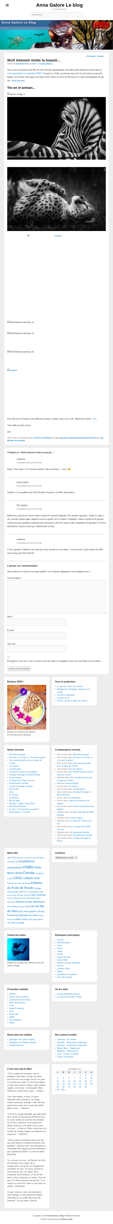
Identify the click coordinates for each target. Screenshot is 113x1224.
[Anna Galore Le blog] (56, 34)
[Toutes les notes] (18, 960)
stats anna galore (35, 919)
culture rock (31, 878)
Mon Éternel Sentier (17, 806)
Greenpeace (34, 892)
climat (18, 873)
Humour (60, 966)
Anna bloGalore (63, 942)
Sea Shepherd (15, 1020)
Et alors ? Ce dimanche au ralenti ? (24, 809)
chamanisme (14, 867)
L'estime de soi (63, 698)
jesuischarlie (11, 895)
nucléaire (21, 907)
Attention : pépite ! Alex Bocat (22, 803)
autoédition (11, 862)
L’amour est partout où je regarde (23, 772)
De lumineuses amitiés (19, 783)
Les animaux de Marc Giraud (69, 997)
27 (69, 1087)
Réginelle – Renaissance (67, 1051)
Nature (49, 438)
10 (91, 1078)
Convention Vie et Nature (19, 1000)
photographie (79, 438)
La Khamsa (14, 798)
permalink (21, 441)
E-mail (11, 630)
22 (80, 1084)
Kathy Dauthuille (38, 895)
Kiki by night (14, 800)
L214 (11, 1011)
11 (58, 1081)
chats (28, 866)
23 (86, 1084)
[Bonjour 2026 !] (26, 729)
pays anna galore (27, 911)
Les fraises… (14, 766)
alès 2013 (11, 858)
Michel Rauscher (33, 898)
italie (41, 892)
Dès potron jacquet (17, 754)
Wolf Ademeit (18, 80)
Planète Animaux (16, 1045)
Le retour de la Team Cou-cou (21, 780)
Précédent (89, 56)
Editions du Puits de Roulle (18, 883)
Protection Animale (17, 915)
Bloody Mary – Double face (68, 1048)
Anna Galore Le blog (59, 5)
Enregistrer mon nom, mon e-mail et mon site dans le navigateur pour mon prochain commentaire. (54, 661)
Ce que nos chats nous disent (69, 686)
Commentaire (14, 578)
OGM (27, 906)
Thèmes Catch (67, 1219)
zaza (9, 923)
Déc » (64, 1090)
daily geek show (66, 438)
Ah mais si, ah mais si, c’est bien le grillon (27, 757)
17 (91, 1081)
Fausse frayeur (15, 777)
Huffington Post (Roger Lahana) (22, 1042)
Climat (59, 948)
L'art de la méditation (66, 695)
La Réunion (16, 898)
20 (69, 1084)
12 (63, 1081)
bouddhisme (27, 861)
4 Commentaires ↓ (46, 64)
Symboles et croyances (67, 974)
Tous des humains (65, 977)
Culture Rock (62, 960)
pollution (41, 911)
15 (80, 1081)
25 (58, 1087)
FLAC (25, 892)
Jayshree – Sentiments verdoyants (72, 1045)
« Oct (57, 1090)
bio (16, 861)
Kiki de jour (14, 789)
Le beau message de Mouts (21, 786)
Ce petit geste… (16, 769)
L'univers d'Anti (63, 968)
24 (91, 1084)
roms (25, 919)
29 (80, 1087)
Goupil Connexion (16, 1008)
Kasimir (27, 895)
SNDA (11, 1023)
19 (63, 1084)
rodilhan (17, 919)
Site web (11, 644)
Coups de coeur (63, 957)
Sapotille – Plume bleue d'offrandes (72, 1042)
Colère (59, 951)
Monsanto (11, 902)
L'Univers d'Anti (39, 438)
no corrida (12, 906)
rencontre (33, 915)
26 (63, 1087)
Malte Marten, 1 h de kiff (19, 812)
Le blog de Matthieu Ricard (68, 994)
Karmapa (20, 895)
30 (86, 1087)
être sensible (18, 922)
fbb (21, 892)
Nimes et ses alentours (30, 901)
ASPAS (12, 994)
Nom (10, 616)
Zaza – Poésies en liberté (68, 1054)
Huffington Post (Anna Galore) (22, 1039)
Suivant (101, 56)
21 (74, 1084)
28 (74, 1087)
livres (24, 898)
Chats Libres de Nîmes (19, 997)
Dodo (11, 792)
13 (69, 1081)
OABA (12, 1017)
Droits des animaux (17, 1002)
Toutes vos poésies (65, 1057)
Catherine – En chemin (66, 1039)
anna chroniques (37, 858)
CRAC (18, 878)
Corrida (28, 873)
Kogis (9, 898)
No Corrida (13, 1014)
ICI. (95, 419)
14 (74, 1081)
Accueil (60, 940)
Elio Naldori (22, 505)
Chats (59, 945)
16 (86, 1081)
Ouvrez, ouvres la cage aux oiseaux (72, 701)
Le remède (13, 795)
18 (58, 1084)
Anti (34, 64)
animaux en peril (23, 858)
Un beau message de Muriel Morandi (24, 775)
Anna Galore (23, 482)
